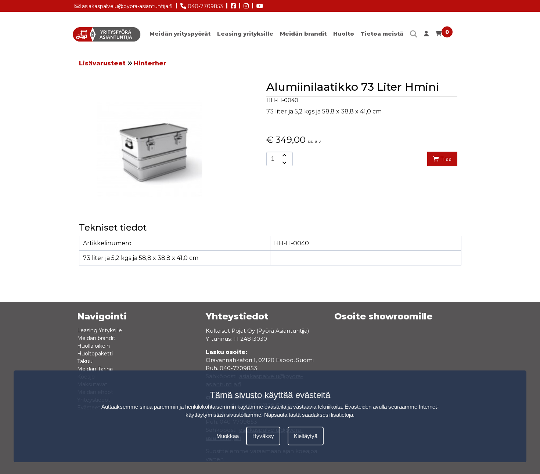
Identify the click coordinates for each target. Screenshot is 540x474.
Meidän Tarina (95, 369)
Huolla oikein (93, 346)
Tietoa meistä (382, 33)
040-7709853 (204, 6)
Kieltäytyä (305, 436)
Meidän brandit (303, 33)
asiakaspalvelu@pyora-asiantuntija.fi (126, 6)
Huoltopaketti (95, 353)
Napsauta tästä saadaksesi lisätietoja (308, 415)
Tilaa (445, 159)
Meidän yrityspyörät (180, 33)
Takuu (85, 361)
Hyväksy (263, 436)
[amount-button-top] (283, 155)
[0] (438, 35)
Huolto (343, 33)
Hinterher (150, 63)
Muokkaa (227, 436)
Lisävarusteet (102, 63)
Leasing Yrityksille (99, 330)
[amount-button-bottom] (283, 162)
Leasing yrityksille (245, 33)
